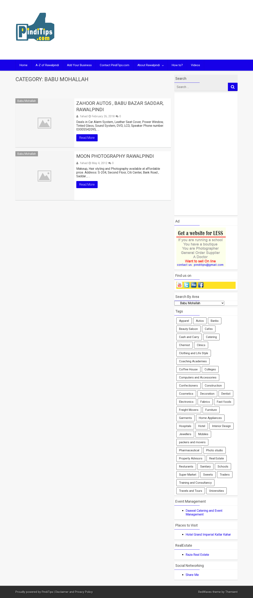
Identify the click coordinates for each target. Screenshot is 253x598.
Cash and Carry (189, 337)
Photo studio (214, 450)
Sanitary (205, 466)
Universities (216, 491)
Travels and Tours (190, 491)
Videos (195, 65)
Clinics (201, 345)
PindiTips (47, 592)
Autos (200, 321)
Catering (211, 337)
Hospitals (185, 426)
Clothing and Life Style (193, 353)
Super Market (187, 474)
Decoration (207, 393)
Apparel (184, 321)
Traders (225, 474)
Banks (215, 321)
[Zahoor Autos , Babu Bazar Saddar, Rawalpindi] (44, 122)
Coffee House (188, 369)
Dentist (225, 393)
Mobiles (203, 434)
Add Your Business (79, 65)
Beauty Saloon (188, 329)
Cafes (209, 329)
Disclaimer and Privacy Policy (74, 592)
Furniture (211, 410)
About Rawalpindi (148, 65)
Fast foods (224, 402)
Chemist (184, 345)
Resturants (186, 466)
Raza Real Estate (197, 555)
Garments (185, 418)
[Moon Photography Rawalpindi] (44, 175)
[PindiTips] (35, 46)
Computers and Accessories (197, 377)
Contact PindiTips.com (114, 65)
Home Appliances (210, 418)
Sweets (208, 474)
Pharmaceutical (189, 450)
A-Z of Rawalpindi (47, 65)
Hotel (201, 426)
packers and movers (192, 442)
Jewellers (185, 434)
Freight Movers (188, 410)
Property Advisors (190, 458)
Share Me (192, 575)
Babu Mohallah (26, 100)
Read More (87, 138)
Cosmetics (186, 393)
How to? (177, 65)
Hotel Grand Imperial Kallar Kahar (208, 534)
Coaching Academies (193, 361)
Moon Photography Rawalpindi (115, 156)
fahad (84, 116)
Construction (213, 385)
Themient (231, 592)
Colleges (210, 369)
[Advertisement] (164, 29)
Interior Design (221, 426)
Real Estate (216, 458)
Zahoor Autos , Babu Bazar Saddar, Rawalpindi (119, 106)
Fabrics (205, 402)
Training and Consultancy (195, 482)
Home (23, 65)
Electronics (186, 402)
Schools (223, 466)
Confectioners (188, 385)
